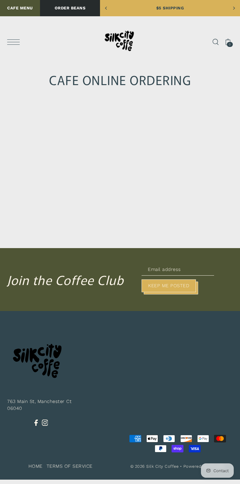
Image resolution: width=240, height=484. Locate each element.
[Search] (215, 41)
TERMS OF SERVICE (69, 466)
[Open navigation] (15, 42)
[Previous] (106, 8)
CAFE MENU (20, 8)
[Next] (233, 8)
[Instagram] (45, 422)
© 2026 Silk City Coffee (154, 466)
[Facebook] (36, 422)
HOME (35, 466)
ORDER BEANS (70, 8)
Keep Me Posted (168, 285)
